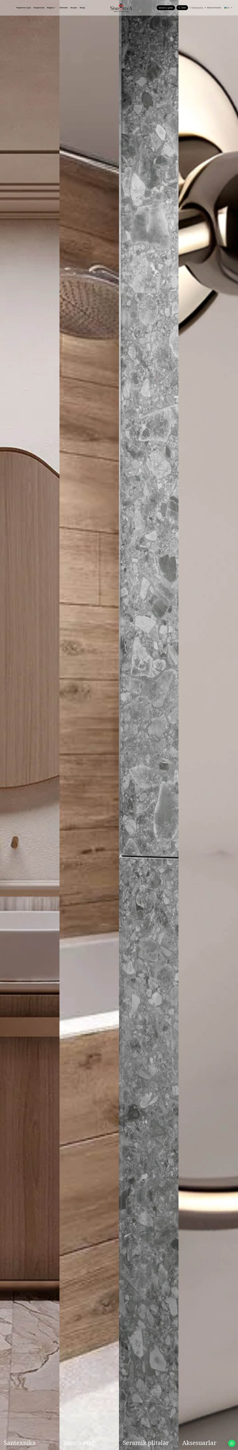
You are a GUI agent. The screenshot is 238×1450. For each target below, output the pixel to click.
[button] (232, 1443)
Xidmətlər (63, 7)
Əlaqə (82, 7)
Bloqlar (74, 7)
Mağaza (50, 7)
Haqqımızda (38, 7)
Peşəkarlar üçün (23, 7)
